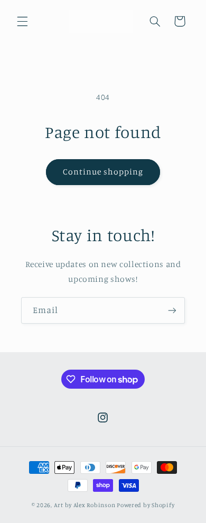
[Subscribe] (172, 310)
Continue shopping (103, 172)
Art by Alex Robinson (85, 505)
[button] (22, 21)
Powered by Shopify (145, 505)
